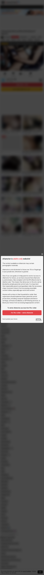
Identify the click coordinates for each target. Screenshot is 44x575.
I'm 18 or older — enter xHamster (22, 313)
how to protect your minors (9, 319)
